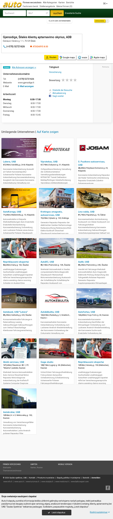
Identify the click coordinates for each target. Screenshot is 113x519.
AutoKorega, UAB (12, 211)
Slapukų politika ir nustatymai (68, 478)
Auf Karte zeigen (47, 132)
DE (104, 3)
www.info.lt (7, 482)
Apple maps (99, 57)
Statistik (86, 478)
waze (84, 57)
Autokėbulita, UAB (50, 312)
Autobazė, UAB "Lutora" (15, 312)
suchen (57, 13)
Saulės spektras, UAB (18, 478)
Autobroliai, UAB (11, 412)
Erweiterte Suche (73, 13)
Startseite (7, 468)
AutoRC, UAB (47, 262)
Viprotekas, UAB (49, 161)
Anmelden (95, 478)
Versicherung (55, 72)
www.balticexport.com (80, 482)
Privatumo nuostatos (45, 478)
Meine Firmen (64, 6)
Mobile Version (65, 464)
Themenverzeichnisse (12, 471)
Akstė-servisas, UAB (13, 362)
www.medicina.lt (62, 482)
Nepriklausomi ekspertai (16, 262)
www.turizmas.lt (32, 482)
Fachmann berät (30, 6)
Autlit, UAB (83, 262)
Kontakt (32, 478)
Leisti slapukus (58, 512)
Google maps (69, 57)
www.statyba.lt (47, 482)
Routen (40, 468)
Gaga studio (47, 362)
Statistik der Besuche (62, 90)
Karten (62, 2)
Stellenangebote (47, 6)
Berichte (70, 2)
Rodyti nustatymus (98, 512)
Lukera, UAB (9, 161)
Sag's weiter (58, 96)
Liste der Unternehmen (60, 21)
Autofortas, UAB (86, 312)
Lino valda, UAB (86, 211)
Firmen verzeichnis (32, 2)
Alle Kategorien (50, 2)
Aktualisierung (59, 93)
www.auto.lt (19, 482)
